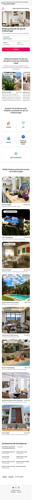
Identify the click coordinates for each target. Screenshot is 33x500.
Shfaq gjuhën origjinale (9, 3)
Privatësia (13, 492)
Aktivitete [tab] (20, 447)
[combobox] (16, 39)
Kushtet (19, 492)
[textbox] (9, 44)
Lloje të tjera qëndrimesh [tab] (8, 447)
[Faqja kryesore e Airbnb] (3, 8)
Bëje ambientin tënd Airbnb (21, 8)
